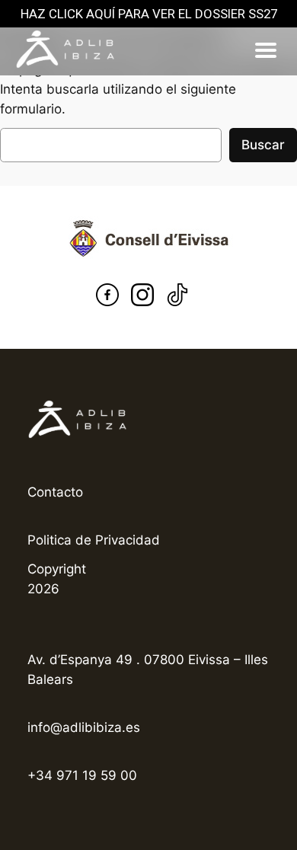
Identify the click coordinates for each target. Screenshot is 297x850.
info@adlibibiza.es (83, 727)
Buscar (263, 144)
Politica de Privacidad (93, 540)
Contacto (55, 492)
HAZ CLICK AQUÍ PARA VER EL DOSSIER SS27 (149, 13)
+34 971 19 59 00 (82, 775)
